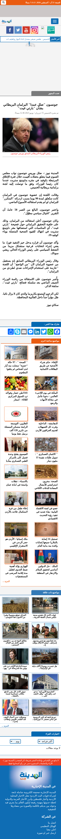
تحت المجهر (53, 93)
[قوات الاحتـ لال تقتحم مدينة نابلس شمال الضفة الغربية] (44, 605)
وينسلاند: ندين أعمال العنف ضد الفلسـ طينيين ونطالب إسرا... (15, 719)
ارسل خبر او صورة (46, 833)
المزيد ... (6, 581)
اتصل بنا (52, 822)
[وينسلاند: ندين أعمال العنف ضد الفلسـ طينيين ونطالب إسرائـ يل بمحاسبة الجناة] (15, 707)
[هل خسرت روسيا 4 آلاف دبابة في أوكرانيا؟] (44, 656)
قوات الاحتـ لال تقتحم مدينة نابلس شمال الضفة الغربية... (44, 616)
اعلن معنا (51, 829)
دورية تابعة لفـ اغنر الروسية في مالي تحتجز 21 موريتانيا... (44, 718)
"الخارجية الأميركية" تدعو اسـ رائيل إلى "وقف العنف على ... (44, 693)
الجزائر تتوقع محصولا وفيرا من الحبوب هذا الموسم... (15, 616)
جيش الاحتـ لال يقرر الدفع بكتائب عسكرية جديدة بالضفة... (15, 693)
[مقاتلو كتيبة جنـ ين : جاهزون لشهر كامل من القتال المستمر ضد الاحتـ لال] (15, 630)
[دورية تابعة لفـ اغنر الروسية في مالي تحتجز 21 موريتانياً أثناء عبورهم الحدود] (44, 707)
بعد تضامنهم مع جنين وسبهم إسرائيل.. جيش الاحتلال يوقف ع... (44, 642)
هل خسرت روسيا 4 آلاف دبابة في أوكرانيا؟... (44, 667)
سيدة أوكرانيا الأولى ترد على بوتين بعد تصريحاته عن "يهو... (15, 667)
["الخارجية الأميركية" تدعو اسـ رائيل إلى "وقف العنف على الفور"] (44, 681)
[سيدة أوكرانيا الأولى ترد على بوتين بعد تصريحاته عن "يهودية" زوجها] (15, 656)
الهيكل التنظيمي (48, 826)
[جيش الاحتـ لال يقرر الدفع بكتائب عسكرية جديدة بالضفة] (15, 681)
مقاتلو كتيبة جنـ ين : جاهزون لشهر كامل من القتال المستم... (15, 642)
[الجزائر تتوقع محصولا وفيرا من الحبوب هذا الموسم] (15, 605)
